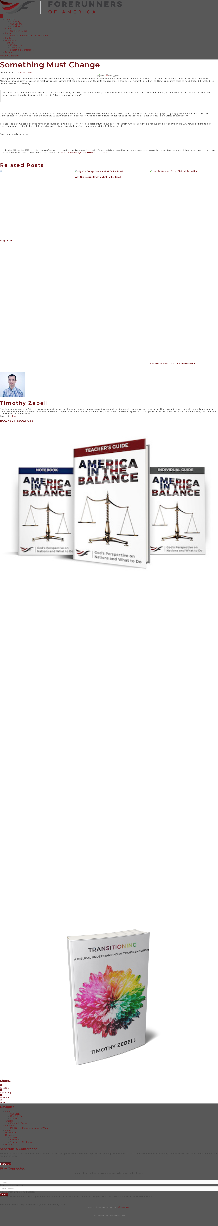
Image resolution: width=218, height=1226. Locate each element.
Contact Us (16, 45)
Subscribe (15, 47)
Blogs (14, 416)
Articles (9, 28)
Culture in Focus (18, 31)
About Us (10, 19)
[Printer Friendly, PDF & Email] (109, 76)
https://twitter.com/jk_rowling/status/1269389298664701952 (86, 153)
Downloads (10, 40)
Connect (9, 42)
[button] (10, 55)
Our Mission (16, 26)
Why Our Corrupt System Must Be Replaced (98, 177)
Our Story (15, 21)
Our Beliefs (16, 24)
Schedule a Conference (22, 50)
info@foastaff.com (123, 1207)
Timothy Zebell (24, 72)
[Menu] (1, 16)
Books (8, 38)
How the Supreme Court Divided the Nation (172, 363)
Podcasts (10, 33)
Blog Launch (6, 240)
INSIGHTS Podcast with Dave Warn (29, 35)
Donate (8, 52)
